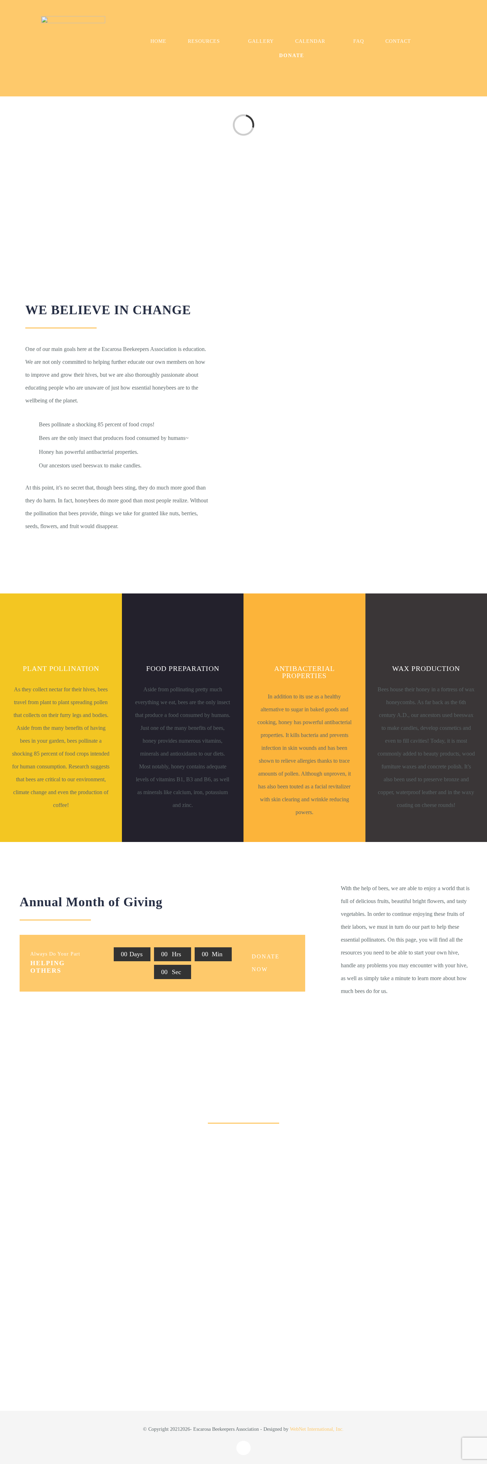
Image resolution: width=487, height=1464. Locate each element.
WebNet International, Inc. (317, 1429)
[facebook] (243, 1448)
